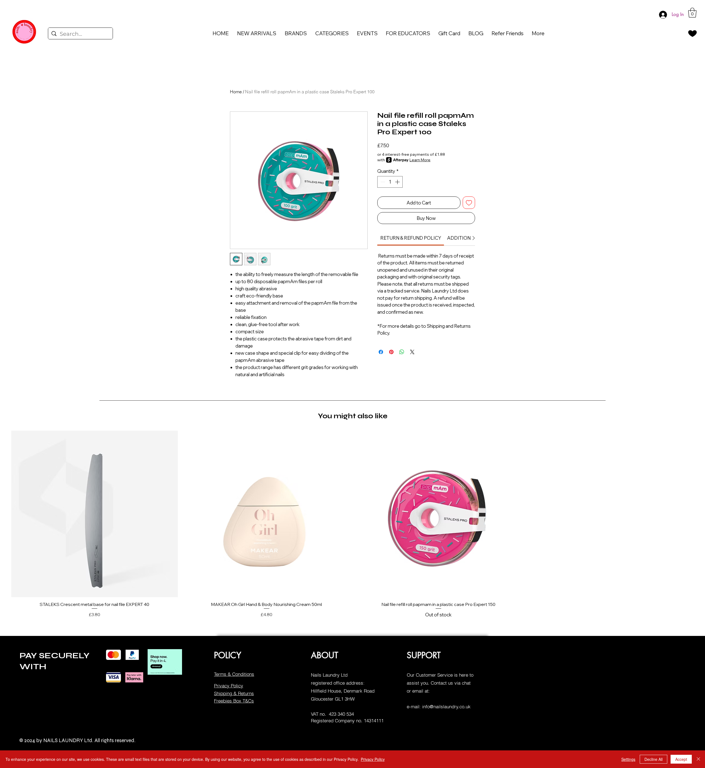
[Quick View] (94, 514)
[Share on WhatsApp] (401, 352)
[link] (410, 238)
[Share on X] (412, 352)
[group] (352, 524)
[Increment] (398, 181)
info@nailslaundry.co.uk (446, 706)
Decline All (653, 759)
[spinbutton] (390, 181)
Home (236, 91)
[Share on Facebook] (381, 352)
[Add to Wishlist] (469, 202)
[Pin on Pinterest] (391, 352)
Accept (681, 759)
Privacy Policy (373, 759)
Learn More (420, 159)
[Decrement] (382, 181)
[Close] (698, 759)
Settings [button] (628, 759)
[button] (692, 13)
